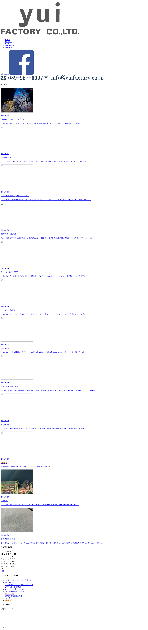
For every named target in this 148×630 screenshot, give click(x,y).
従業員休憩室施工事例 (14, 596)
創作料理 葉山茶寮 (13, 587)
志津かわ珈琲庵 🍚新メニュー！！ (19, 585)
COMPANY (9, 46)
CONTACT (9, 47)
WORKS (8, 42)
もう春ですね (10, 598)
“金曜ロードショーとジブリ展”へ (18, 580)
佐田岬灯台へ (10, 582)
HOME (7, 40)
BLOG (7, 44)
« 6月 (3, 571)
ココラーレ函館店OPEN (14, 591)
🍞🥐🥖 (8, 600)
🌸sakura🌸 (9, 594)
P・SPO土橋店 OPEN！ (14, 589)
